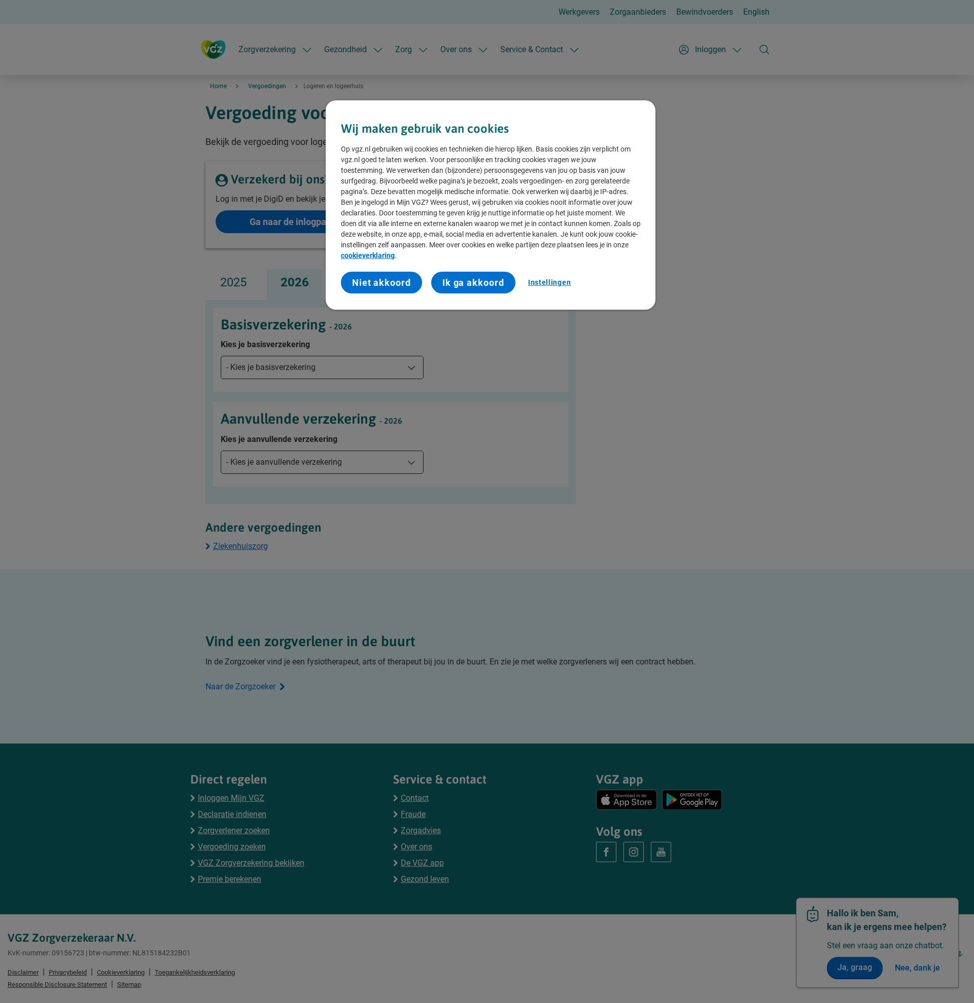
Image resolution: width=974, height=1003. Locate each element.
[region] (490, 205)
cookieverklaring (368, 255)
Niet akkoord (381, 282)
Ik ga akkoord (473, 282)
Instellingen (549, 282)
